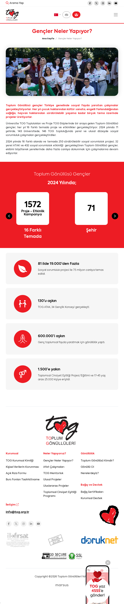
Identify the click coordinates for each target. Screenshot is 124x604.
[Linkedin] (109, 3)
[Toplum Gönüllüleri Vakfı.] (12, 14)
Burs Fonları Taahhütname (23, 479)
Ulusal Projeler (52, 479)
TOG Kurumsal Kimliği (19, 460)
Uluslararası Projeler (56, 486)
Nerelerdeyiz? (90, 473)
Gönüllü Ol (87, 467)
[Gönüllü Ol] (66, 14)
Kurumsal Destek (91, 498)
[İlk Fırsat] (24, 539)
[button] (57, 15)
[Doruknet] (99, 540)
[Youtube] (115, 3)
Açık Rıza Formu (16, 473)
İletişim (11, 505)
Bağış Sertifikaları (92, 492)
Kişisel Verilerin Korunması (22, 467)
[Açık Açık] (62, 540)
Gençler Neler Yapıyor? (58, 460)
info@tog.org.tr (17, 512)
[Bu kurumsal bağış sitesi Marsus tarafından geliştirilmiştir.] (62, 585)
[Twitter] (96, 3)
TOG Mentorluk (53, 473)
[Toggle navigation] (115, 14)
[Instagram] (102, 3)
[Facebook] (90, 3)
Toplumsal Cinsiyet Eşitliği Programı (59, 494)
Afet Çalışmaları (53, 467)
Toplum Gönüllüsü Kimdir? (97, 460)
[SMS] (97, 584)
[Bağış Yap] (76, 14)
